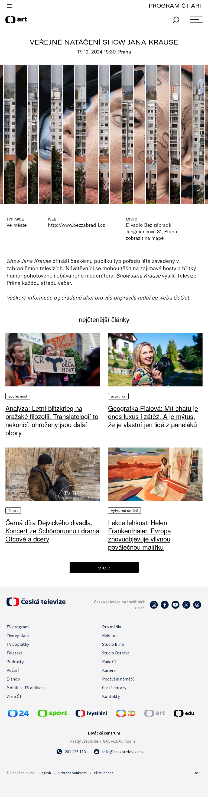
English (45, 772)
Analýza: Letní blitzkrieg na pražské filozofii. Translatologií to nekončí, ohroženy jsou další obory (51, 420)
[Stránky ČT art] (154, 715)
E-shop (13, 679)
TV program (17, 626)
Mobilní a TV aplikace (26, 687)
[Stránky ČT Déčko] (125, 715)
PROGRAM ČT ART (176, 5)
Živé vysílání (17, 635)
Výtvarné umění (124, 510)
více (104, 567)
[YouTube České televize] (175, 607)
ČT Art (13, 510)
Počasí (12, 670)
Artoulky (118, 396)
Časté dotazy (114, 687)
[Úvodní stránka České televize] (36, 604)
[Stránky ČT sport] (52, 715)
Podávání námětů (118, 679)
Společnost (17, 396)
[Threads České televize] (197, 607)
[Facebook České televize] (164, 607)
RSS (198, 772)
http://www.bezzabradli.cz (76, 225)
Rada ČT (109, 661)
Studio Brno (113, 644)
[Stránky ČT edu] (187, 713)
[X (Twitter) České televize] (186, 607)
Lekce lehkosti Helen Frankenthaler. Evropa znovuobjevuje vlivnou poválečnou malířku (139, 534)
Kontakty (111, 696)
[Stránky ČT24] (18, 715)
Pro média (111, 626)
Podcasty (15, 661)
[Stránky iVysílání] (94, 713)
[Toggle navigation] (9, 6)
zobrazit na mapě (145, 238)
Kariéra (109, 670)
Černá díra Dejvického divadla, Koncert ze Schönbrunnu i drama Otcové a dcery (52, 530)
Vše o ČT (14, 696)
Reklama (110, 635)
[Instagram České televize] (154, 607)
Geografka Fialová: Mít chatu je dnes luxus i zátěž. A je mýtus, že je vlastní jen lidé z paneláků (153, 416)
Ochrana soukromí (72, 772)
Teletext (14, 653)
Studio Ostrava (115, 653)
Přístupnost (103, 772)
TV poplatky (17, 644)
